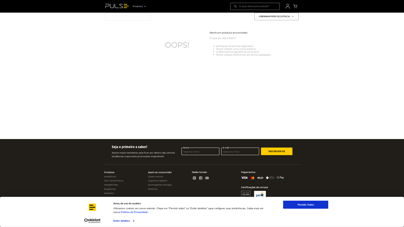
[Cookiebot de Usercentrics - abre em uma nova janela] (92, 220)
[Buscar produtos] (235, 6)
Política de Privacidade (134, 212)
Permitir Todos (306, 204)
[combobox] (254, 6)
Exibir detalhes (121, 220)
